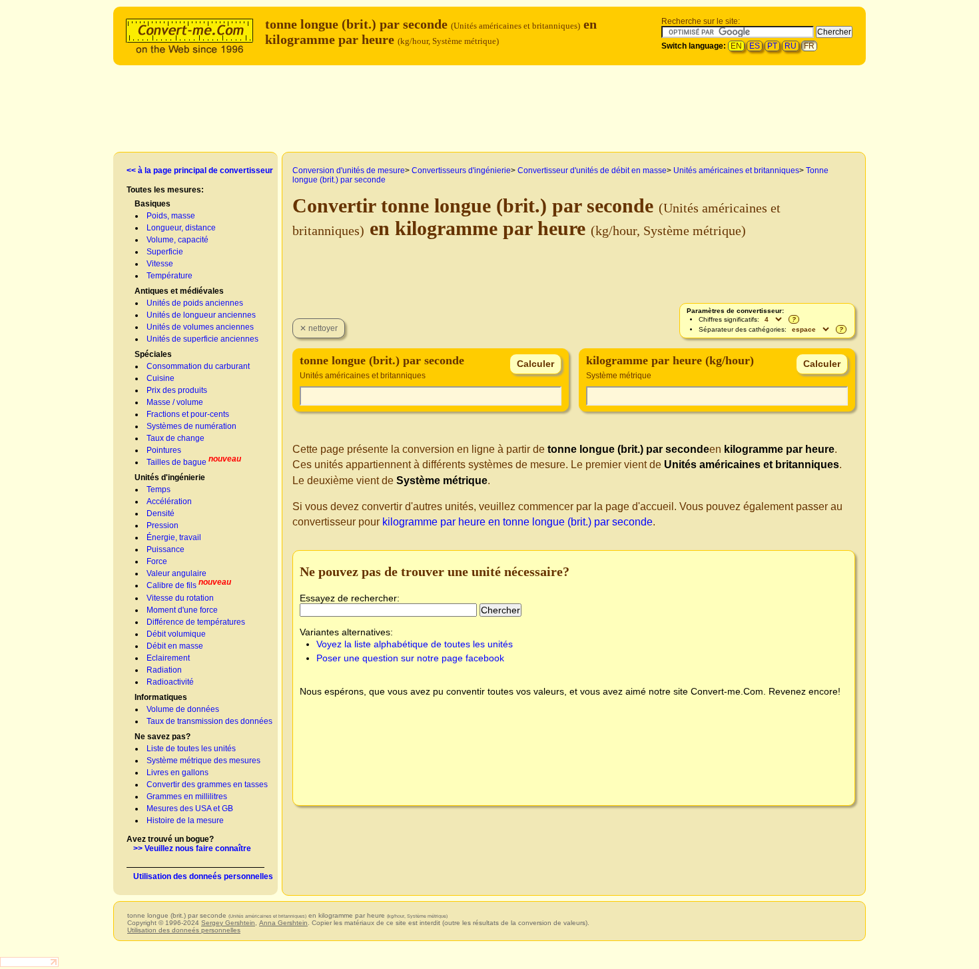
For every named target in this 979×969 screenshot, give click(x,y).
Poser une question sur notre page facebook (410, 658)
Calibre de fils (171, 585)
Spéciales (153, 354)
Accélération (169, 501)
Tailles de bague (176, 462)
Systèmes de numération (191, 426)
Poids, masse (171, 215)
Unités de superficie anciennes (202, 339)
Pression (162, 525)
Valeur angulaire (176, 573)
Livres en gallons (177, 772)
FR (809, 46)
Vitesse (160, 263)
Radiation (164, 670)
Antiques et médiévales (179, 291)
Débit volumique (176, 634)
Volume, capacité (177, 239)
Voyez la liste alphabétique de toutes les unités (414, 644)
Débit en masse (175, 646)
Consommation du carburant (198, 366)
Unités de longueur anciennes (201, 315)
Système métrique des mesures (203, 760)
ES (754, 46)
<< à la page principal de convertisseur (200, 170)
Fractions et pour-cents (188, 414)
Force (157, 561)
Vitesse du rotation (180, 598)
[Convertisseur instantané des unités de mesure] (192, 34)
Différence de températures (196, 622)
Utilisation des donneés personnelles (203, 876)
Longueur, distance (181, 227)
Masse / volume (175, 402)
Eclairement (168, 658)
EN (736, 46)
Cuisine (160, 378)
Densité (160, 513)
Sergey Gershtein (228, 922)
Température (169, 275)
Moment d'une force (182, 610)
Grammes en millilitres (187, 796)
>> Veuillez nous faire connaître (192, 848)
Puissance (165, 549)
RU (791, 46)
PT (772, 46)
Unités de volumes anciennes (200, 327)
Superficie (165, 251)
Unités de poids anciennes (195, 303)
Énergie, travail (174, 537)
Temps (158, 489)
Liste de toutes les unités (191, 748)
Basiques (152, 203)
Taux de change (175, 438)
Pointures (164, 450)
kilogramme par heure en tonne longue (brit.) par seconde (517, 521)
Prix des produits (177, 390)
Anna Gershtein (283, 922)
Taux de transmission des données (209, 721)
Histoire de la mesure (185, 820)
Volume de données (183, 709)
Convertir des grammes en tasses (207, 784)
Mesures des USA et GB (190, 808)
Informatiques (161, 697)
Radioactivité (170, 682)
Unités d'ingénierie (170, 477)
